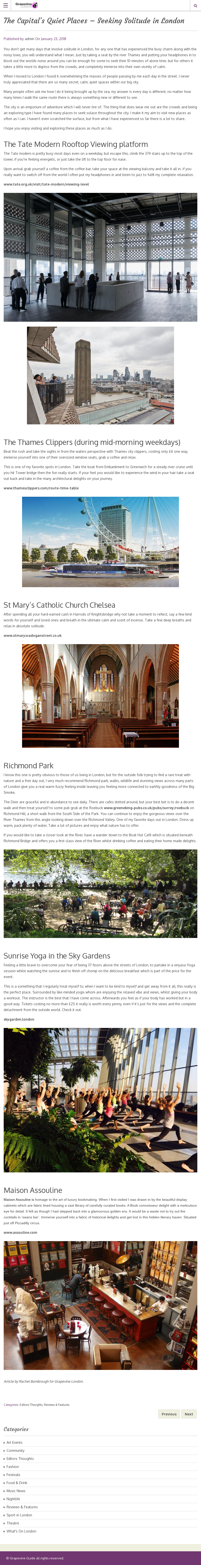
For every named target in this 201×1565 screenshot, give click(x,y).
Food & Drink (17, 1483)
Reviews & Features (56, 1405)
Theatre (13, 1523)
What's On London (21, 1531)
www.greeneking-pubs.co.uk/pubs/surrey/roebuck (146, 808)
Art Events (15, 1442)
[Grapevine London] (95, 5)
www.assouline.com (20, 1232)
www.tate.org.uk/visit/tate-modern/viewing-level (46, 184)
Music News (16, 1491)
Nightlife (13, 1499)
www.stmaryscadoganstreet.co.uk (33, 635)
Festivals (13, 1475)
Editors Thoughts (31, 1405)
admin (29, 39)
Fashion (13, 1467)
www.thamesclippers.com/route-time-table (41, 488)
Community (16, 1450)
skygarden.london (19, 1019)
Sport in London (19, 1515)
